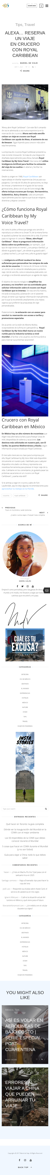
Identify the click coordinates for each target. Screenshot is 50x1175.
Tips (18, 25)
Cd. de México (25, 679)
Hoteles (25, 698)
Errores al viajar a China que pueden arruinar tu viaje (22, 1094)
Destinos (25, 684)
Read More (11, 1060)
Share (26, 71)
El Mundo (25, 688)
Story (25, 712)
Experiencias (25, 693)
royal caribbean (19, 495)
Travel (29, 25)
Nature (25, 707)
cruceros (6, 495)
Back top (23, 1167)
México (25, 702)
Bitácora (25, 674)
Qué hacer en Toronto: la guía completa (25, 824)
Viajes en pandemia (25, 726)
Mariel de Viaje (29, 63)
